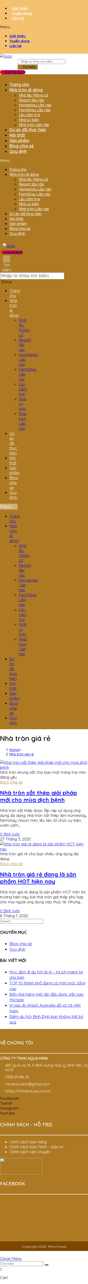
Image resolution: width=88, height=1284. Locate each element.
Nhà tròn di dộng (26, 90)
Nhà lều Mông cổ (33, 95)
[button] (44, 26)
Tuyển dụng (22, 13)
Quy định (18, 151)
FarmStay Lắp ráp (34, 110)
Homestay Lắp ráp (35, 105)
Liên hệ (18, 18)
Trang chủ (19, 84)
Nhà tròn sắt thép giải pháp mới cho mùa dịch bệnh (38, 796)
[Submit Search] (46, 1264)
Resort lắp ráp (31, 100)
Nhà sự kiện (29, 119)
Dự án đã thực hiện (27, 129)
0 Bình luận (10, 834)
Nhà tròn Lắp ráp (34, 124)
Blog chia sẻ (21, 146)
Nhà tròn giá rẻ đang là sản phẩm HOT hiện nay (38, 878)
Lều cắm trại (29, 115)
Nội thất (17, 135)
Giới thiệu (20, 8)
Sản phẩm (19, 140)
